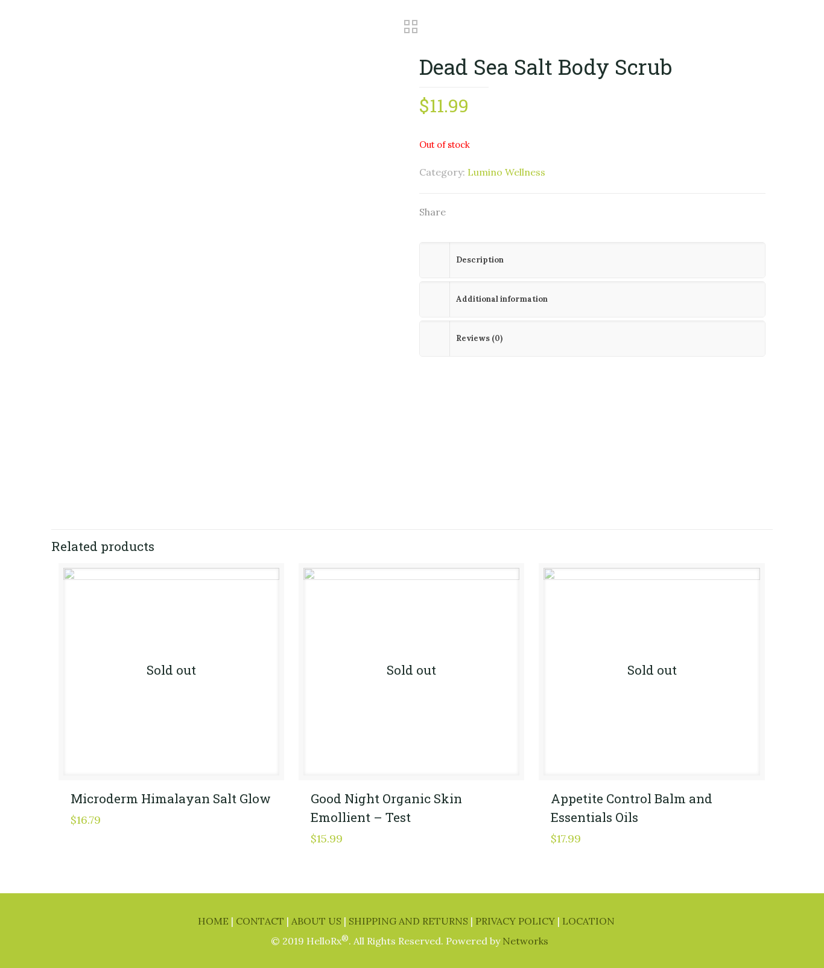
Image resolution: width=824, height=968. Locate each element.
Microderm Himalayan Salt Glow (171, 798)
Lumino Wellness (506, 172)
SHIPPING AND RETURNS (410, 921)
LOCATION (588, 921)
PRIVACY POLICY (516, 921)
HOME (214, 921)
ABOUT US (317, 921)
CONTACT (261, 921)
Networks (525, 941)
